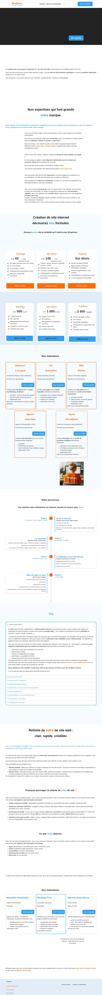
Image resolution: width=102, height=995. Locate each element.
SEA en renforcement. (23, 970)
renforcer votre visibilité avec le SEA (78, 662)
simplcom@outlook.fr (12, 986)
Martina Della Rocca (78, 897)
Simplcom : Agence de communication (50, 4)
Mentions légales (66, 984)
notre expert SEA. (66, 169)
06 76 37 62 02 (10, 989)
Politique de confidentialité (79, 984)
